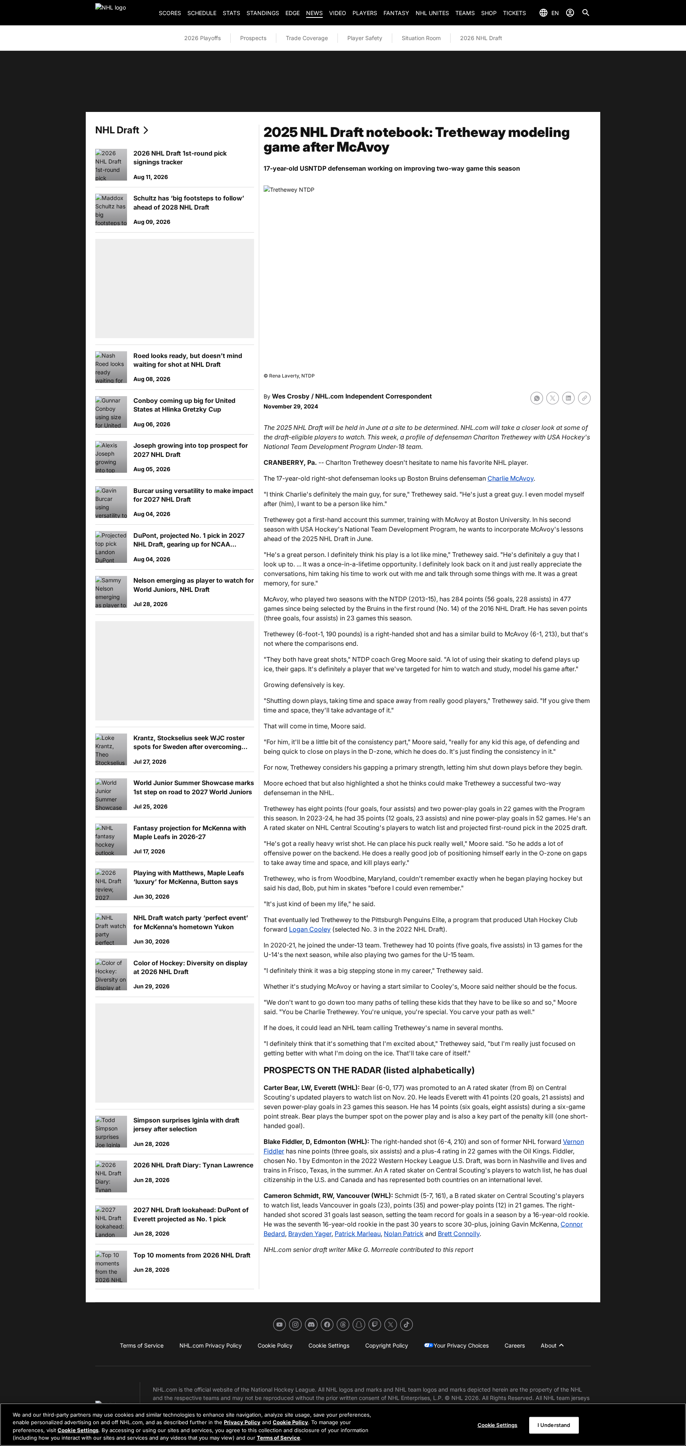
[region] (343, 1424)
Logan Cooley (310, 929)
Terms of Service (278, 1437)
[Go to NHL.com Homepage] (123, 12)
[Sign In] (570, 12)
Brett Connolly (459, 1234)
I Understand (554, 1425)
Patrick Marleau (358, 1234)
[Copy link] (584, 398)
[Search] (586, 12)
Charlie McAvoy (511, 478)
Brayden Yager (309, 1234)
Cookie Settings (78, 1430)
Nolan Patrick (404, 1234)
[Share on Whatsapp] (536, 398)
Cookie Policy (290, 1422)
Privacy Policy (242, 1422)
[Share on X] (552, 398)
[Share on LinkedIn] (568, 398)
